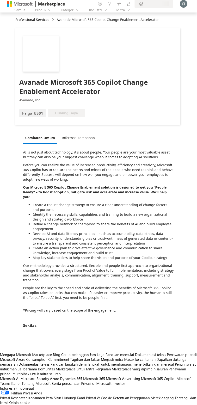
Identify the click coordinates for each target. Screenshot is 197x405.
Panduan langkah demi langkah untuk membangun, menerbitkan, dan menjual (112, 364)
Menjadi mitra (112, 359)
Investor (118, 383)
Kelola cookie (19, 402)
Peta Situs (53, 397)
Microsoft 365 (94, 378)
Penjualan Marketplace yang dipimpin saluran (131, 369)
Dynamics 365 (71, 378)
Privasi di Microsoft (96, 383)
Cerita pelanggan (75, 354)
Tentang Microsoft (36, 383)
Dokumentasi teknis (150, 354)
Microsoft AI (9, 378)
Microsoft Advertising (123, 378)
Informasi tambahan (78, 137)
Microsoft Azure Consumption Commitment (35, 359)
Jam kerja (97, 354)
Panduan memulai (119, 354)
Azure (54, 378)
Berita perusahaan (66, 383)
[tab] (41, 137)
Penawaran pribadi (182, 354)
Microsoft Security (34, 378)
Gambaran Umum (40, 137)
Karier (16, 383)
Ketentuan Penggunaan (131, 397)
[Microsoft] (20, 4)
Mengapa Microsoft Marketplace (26, 354)
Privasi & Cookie (99, 397)
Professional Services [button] (32, 19)
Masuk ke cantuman (139, 359)
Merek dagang (162, 397)
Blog (56, 354)
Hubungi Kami (73, 397)
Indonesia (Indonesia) (17, 388)
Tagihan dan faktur (85, 359)
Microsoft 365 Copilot (158, 378)
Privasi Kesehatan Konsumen (22, 397)
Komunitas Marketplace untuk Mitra (66, 369)
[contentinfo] (53, 20)
